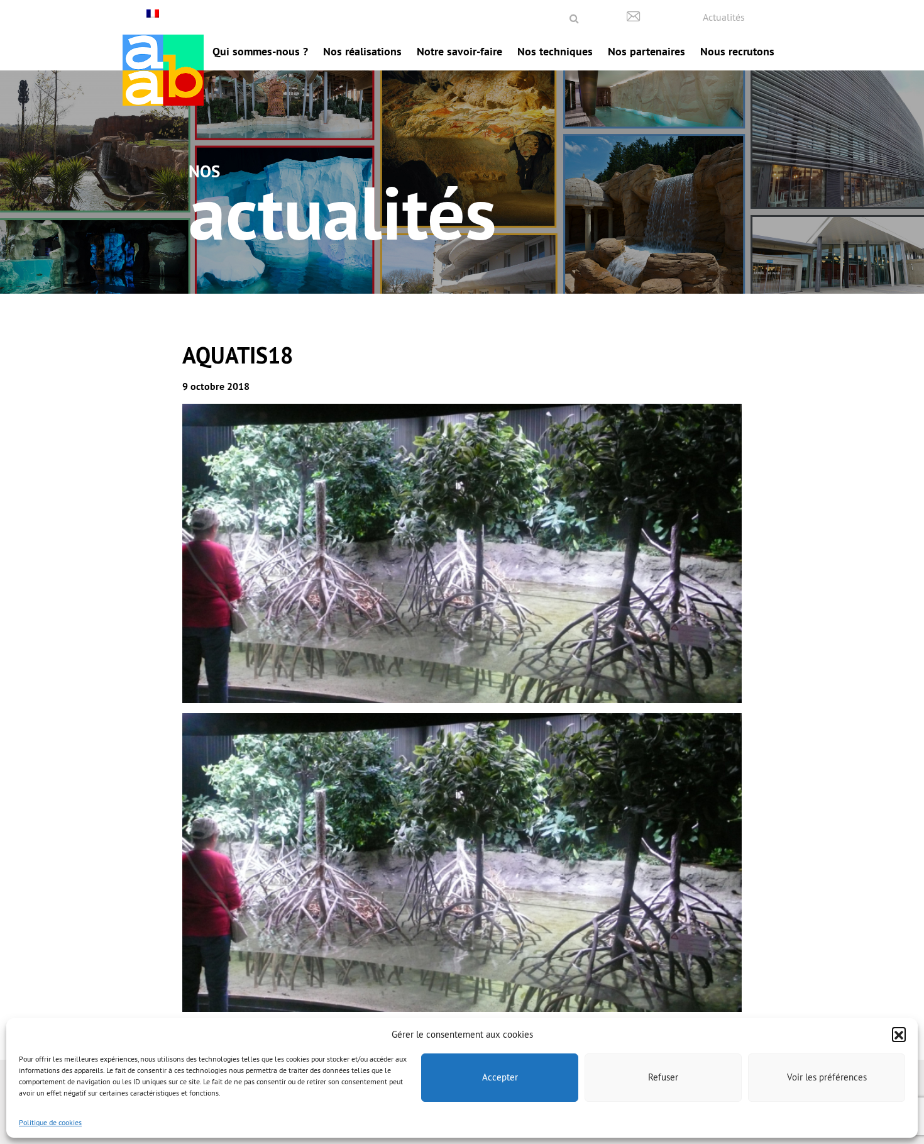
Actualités (724, 17)
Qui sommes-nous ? (260, 51)
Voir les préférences (827, 1077)
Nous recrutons (737, 51)
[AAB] (163, 70)
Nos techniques (555, 51)
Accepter (500, 1077)
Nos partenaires (646, 51)
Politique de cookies (50, 1122)
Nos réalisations (362, 51)
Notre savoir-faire (459, 51)
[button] (899, 1034)
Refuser (663, 1077)
